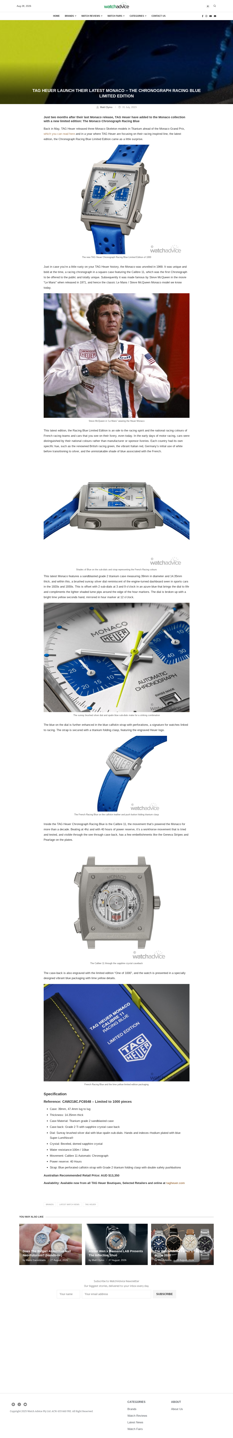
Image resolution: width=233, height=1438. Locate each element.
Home (56, 16)
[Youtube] (210, 16)
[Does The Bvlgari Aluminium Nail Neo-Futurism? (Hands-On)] (50, 1244)
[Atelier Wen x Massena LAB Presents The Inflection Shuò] (116, 1244)
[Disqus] (117, 1348)
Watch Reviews (90, 16)
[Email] (215, 16)
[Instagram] (206, 16)
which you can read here (59, 133)
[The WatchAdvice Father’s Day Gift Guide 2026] (182, 1244)
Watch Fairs (114, 16)
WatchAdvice (165, 1260)
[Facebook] (202, 16)
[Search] (214, 6)
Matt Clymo (106, 107)
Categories (137, 16)
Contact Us (158, 16)
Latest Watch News (69, 1204)
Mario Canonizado (36, 1260)
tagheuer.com (175, 1183)
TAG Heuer (90, 1204)
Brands (69, 16)
